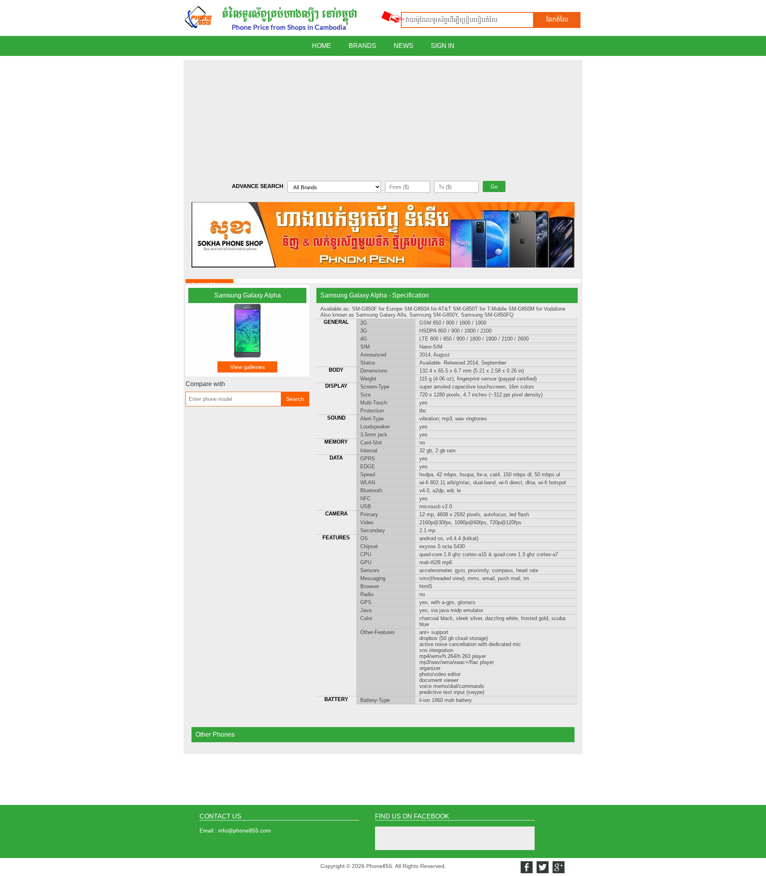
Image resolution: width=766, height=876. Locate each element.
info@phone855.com (244, 830)
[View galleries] (247, 356)
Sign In (442, 45)
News (403, 45)
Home (321, 45)
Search (295, 399)
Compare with (205, 384)
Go (494, 187)
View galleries (247, 367)
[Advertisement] (383, 116)
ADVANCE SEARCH (257, 186)
